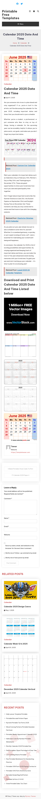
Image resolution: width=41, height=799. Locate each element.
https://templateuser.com (20, 452)
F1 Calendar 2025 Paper (20, 475)
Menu (21, 24)
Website (7, 535)
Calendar (8, 84)
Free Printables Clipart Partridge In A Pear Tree (21, 750)
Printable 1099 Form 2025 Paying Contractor (21, 766)
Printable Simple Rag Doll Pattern (17, 775)
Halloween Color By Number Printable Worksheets (18, 740)
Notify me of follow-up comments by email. (21, 553)
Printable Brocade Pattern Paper (17, 718)
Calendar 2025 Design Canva (17, 606)
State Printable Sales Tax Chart (16, 783)
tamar (14, 446)
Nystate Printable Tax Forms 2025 (17, 723)
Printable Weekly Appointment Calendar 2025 (21, 734)
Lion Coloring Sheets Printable (16, 755)
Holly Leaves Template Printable (16, 714)
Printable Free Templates (10, 15)
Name (6, 518)
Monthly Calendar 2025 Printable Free (18, 746)
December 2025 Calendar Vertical (19, 689)
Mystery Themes (30, 796)
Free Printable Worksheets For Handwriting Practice (20, 760)
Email (6, 526)
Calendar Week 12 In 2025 (16, 644)
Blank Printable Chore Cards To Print (21, 469)
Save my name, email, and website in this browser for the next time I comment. (19, 547)
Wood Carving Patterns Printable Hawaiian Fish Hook (20, 728)
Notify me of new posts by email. (17, 558)
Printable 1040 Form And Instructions (18, 771)
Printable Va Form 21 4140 (15, 779)
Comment (8, 499)
